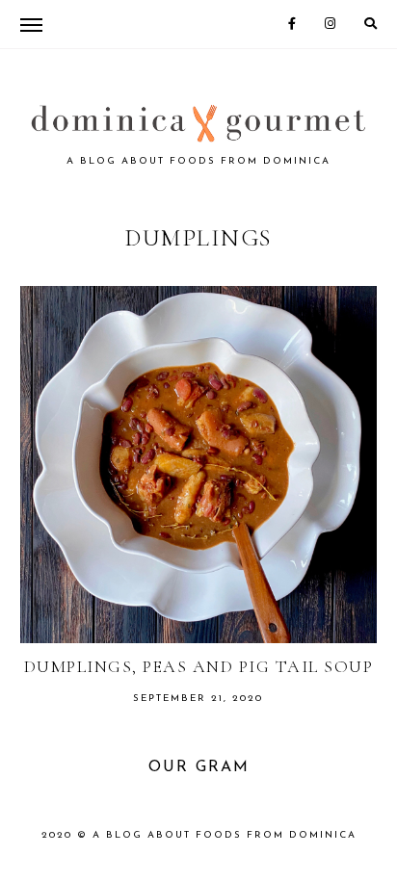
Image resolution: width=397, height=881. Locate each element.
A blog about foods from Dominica (225, 835)
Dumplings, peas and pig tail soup (199, 666)
